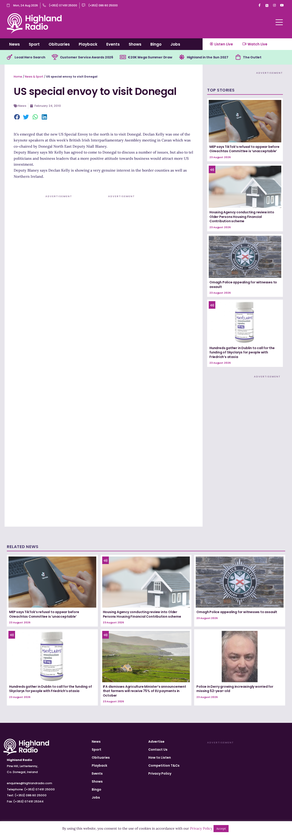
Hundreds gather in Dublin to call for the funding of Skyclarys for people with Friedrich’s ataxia (242, 352)
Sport (34, 44)
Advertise (156, 741)
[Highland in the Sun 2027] (182, 57)
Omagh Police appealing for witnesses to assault (243, 284)
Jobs (175, 44)
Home (18, 76)
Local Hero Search (30, 57)
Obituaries (59, 44)
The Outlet (252, 57)
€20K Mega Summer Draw (150, 57)
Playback (88, 44)
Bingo (156, 44)
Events (113, 44)
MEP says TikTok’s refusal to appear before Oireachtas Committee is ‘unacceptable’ (244, 149)
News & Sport (34, 76)
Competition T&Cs (164, 765)
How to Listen (159, 757)
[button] (17, 117)
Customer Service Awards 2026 (86, 57)
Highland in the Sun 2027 (207, 57)
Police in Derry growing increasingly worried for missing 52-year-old (234, 688)
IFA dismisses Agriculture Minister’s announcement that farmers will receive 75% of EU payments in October (144, 691)
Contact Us (157, 749)
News (14, 44)
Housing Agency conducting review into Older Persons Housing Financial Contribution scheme (241, 216)
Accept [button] (221, 829)
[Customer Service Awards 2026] (55, 57)
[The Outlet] (238, 57)
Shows (135, 44)
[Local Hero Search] (9, 57)
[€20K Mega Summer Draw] (122, 57)
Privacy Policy (159, 773)
